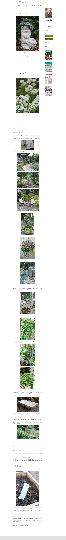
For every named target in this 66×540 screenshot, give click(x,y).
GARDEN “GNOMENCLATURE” (20, 13)
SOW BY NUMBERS (17, 450)
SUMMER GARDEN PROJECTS (20, 132)
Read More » (14, 128)
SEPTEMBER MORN (17, 69)
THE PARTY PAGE (48, 39)
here (29, 417)
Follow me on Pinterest (48, 42)
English (47, 30)
